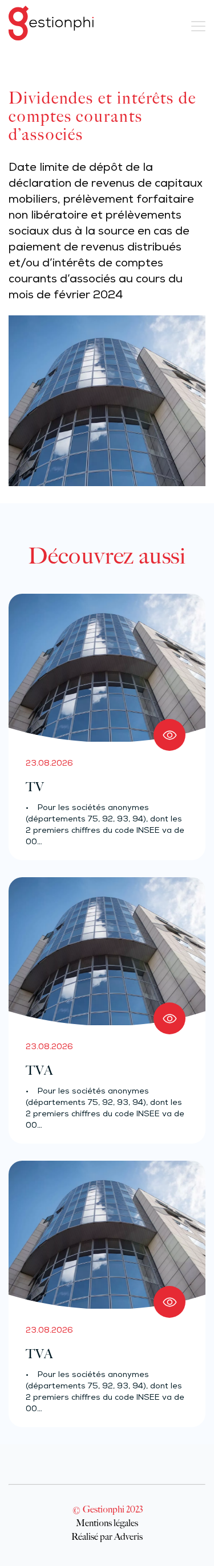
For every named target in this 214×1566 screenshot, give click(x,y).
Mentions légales (107, 1522)
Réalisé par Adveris (107, 1536)
